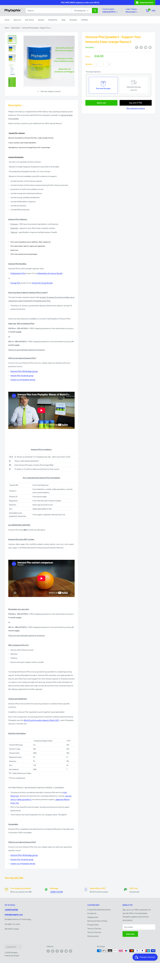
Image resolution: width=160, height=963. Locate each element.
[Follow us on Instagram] (57, 951)
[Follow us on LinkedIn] (70, 951)
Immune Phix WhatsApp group (24, 371)
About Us (17, 20)
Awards (41, 20)
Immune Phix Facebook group (21, 376)
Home (7, 20)
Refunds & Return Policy (97, 921)
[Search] (95, 10)
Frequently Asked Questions (99, 909)
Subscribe (130, 934)
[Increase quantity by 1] (109, 64)
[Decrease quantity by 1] (97, 64)
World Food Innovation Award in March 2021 (41, 720)
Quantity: (89, 64)
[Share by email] (150, 47)
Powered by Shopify (12, 956)
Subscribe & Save (146, 2)
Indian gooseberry (24, 799)
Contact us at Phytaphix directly (22, 380)
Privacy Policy (93, 924)
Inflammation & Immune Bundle (50, 273)
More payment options (136, 108)
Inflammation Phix (18, 273)
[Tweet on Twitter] (145, 47)
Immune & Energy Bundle (42, 283)
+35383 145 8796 (56, 892)
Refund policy (93, 936)
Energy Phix (15, 283)
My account (131, 12)
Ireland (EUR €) (11, 947)
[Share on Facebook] (136, 47)
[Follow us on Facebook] (48, 951)
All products (15, 28)
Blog (63, 20)
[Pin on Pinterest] (141, 47)
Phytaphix (89, 48)
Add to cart (101, 103)
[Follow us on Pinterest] (61, 951)
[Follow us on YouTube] (66, 951)
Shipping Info (92, 917)
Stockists (73, 20)
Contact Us (91, 913)
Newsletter (53, 20)
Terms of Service (94, 928)
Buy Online (29, 20)
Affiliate (84, 20)
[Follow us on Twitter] (52, 951)
